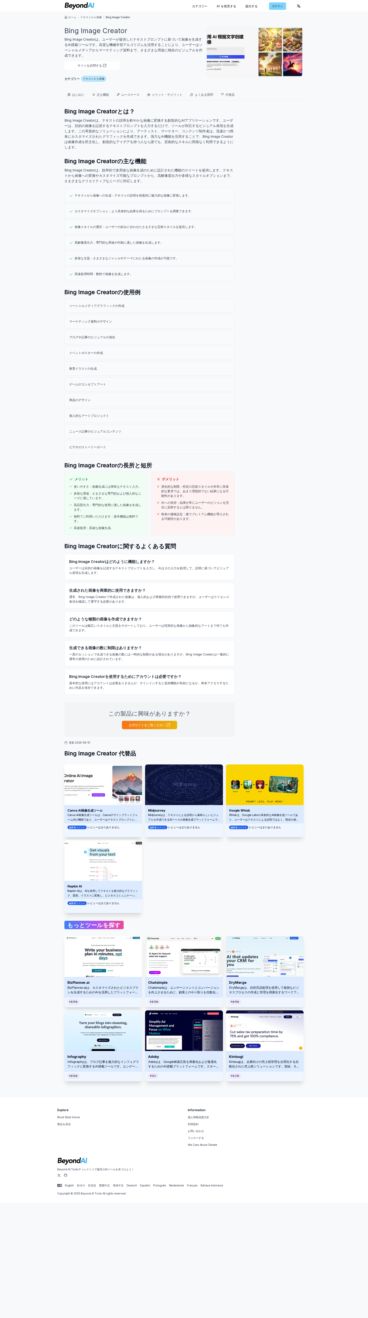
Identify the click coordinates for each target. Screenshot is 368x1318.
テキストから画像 (91, 17)
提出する (251, 6)
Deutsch (132, 1185)
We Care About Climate (202, 1144)
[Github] (65, 1175)
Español (145, 1185)
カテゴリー (199, 6)
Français (192, 1185)
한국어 (81, 1185)
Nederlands (176, 1185)
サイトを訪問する (89, 65)
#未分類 (235, 1075)
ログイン (277, 6)
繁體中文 (104, 1185)
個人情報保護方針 (198, 1117)
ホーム (72, 17)
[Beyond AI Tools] (72, 1161)
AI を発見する (226, 6)
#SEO (153, 1075)
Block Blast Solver (68, 1117)
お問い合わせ (196, 1131)
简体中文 (118, 1185)
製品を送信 (64, 1124)
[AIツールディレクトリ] (79, 6)
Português (159, 1185)
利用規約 (193, 1124)
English (69, 1185)
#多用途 (73, 1001)
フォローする (196, 1137)
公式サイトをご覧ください (147, 725)
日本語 (92, 1185)
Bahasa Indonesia (212, 1185)
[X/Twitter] (59, 1175)
